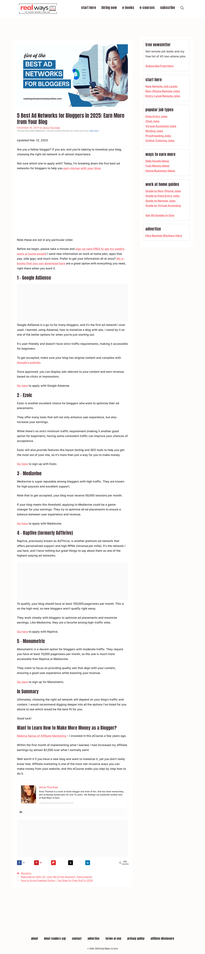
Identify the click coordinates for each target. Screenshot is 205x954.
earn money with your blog (82, 168)
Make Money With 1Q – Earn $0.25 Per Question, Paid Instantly (56, 876)
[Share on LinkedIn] (87, 862)
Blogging (26, 873)
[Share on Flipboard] (53, 862)
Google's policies (28, 362)
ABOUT (34, 938)
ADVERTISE (93, 938)
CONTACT (76, 938)
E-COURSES (147, 7)
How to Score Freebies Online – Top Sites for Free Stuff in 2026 (57, 880)
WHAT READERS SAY (55, 938)
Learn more (93, 131)
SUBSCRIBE (167, 7)
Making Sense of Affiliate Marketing (41, 736)
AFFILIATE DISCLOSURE (162, 938)
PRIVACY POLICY (136, 938)
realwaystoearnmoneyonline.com (56, 803)
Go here (22, 385)
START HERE (88, 7)
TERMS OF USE (113, 938)
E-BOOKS (128, 7)
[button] (182, 8)
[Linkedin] (21, 812)
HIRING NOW (109, 7)
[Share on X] (70, 862)
